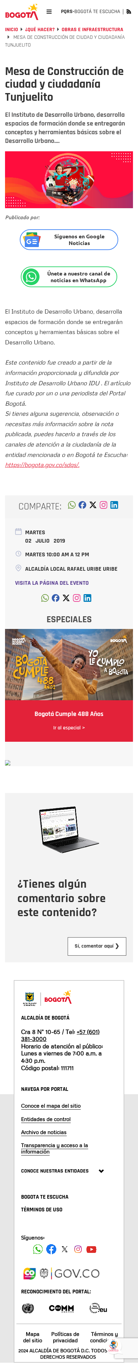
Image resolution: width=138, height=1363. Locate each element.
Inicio (11, 29)
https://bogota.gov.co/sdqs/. (42, 464)
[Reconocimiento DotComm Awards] (61, 1307)
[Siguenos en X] (65, 1249)
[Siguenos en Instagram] (78, 1249)
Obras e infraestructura (92, 29)
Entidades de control (46, 1119)
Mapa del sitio (32, 1337)
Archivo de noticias (44, 1132)
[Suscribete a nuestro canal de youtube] (91, 1249)
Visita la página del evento (52, 583)
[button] (72, 507)
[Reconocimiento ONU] (27, 1307)
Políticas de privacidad (65, 1337)
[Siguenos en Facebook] (38, 1249)
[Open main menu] (49, 11)
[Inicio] (21, 11)
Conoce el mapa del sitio (51, 1105)
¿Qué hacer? (40, 29)
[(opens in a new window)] (103, 507)
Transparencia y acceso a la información (54, 1148)
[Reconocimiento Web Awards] (98, 1307)
